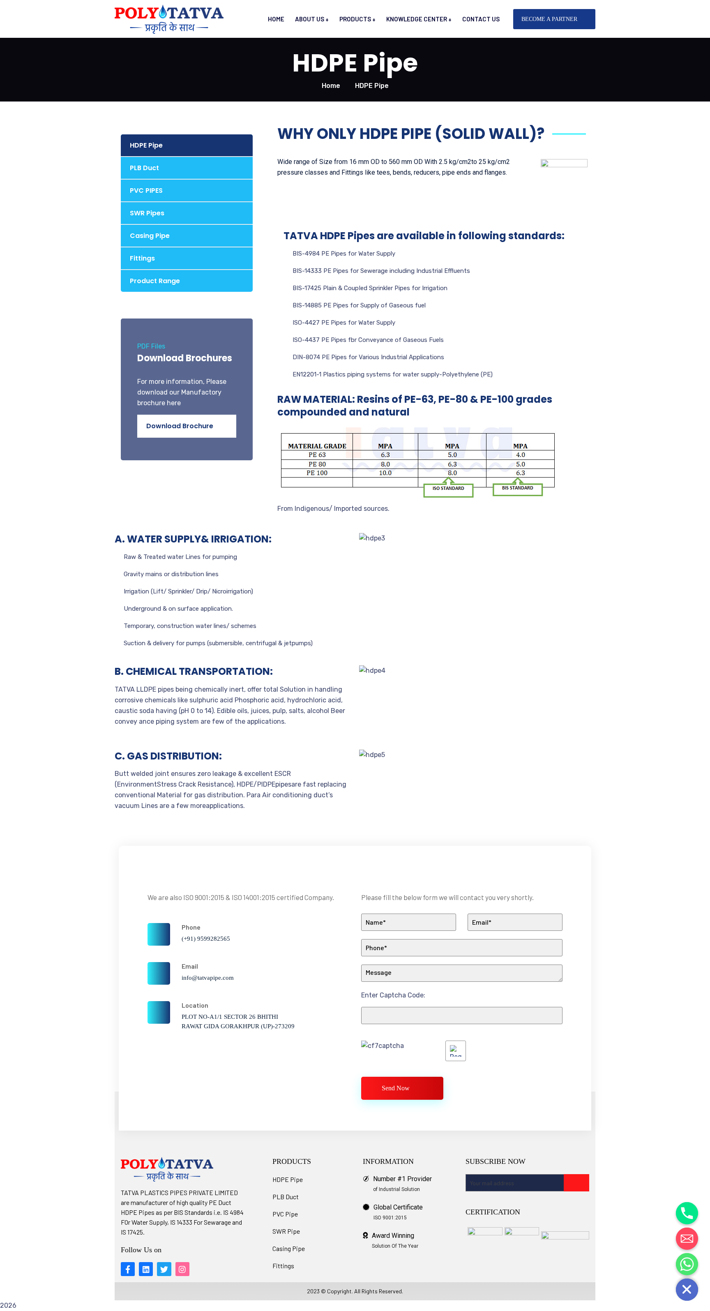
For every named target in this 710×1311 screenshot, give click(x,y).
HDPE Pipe (146, 145)
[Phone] (687, 1213)
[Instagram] (182, 1269)
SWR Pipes (147, 213)
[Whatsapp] (687, 1264)
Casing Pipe (150, 235)
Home (331, 86)
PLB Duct (144, 168)
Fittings (142, 258)
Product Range (155, 281)
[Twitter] (164, 1269)
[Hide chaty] (687, 1290)
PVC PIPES (146, 190)
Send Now (396, 1088)
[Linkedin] (146, 1269)
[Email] (687, 1239)
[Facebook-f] (128, 1269)
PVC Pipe (285, 1214)
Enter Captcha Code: (393, 995)
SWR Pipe (286, 1231)
